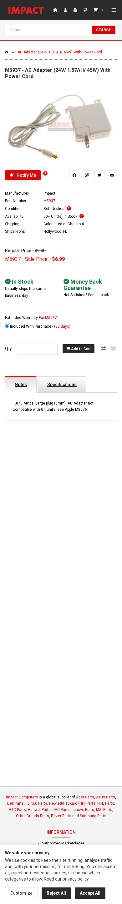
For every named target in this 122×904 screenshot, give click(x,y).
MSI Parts (104, 809)
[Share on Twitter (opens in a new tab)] (99, 175)
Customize (21, 893)
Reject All (56, 893)
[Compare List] (86, 10)
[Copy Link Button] (87, 175)
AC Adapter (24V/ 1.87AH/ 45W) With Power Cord (60, 52)
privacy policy (76, 879)
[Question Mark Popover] (45, 173)
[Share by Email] (112, 175)
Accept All (90, 893)
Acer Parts (85, 797)
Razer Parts (61, 816)
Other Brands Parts (32, 816)
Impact (49, 193)
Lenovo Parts (83, 809)
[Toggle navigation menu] (114, 10)
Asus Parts (105, 797)
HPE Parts (105, 803)
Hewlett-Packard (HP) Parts (72, 803)
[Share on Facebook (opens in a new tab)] (74, 175)
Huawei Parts (39, 809)
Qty (8, 348)
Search (104, 30)
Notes (21, 384)
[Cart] (98, 10)
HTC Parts (17, 809)
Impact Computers (22, 797)
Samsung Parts (93, 816)
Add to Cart (80, 349)
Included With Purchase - (39, 326)
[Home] (27, 10)
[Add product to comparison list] (103, 348)
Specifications (62, 384)
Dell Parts (15, 803)
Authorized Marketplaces (62, 843)
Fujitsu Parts (36, 803)
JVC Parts (61, 809)
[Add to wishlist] (113, 348)
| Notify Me (24, 175)
